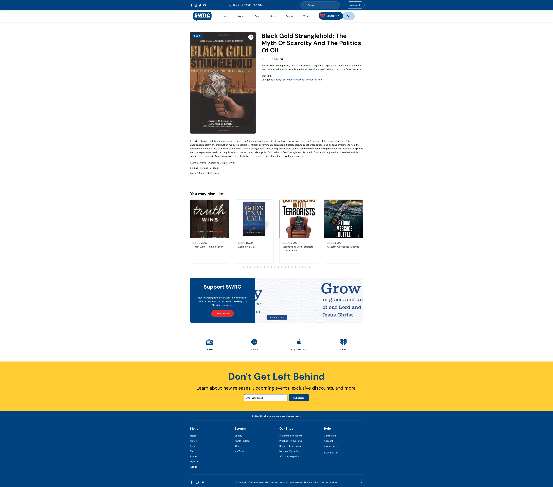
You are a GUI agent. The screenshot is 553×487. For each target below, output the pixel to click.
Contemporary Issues (292, 79)
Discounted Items (314, 79)
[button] (250, 37)
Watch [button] (241, 16)
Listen (225, 16)
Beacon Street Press (290, 446)
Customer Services (328, 482)
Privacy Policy (311, 482)
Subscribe (298, 397)
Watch (193, 440)
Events (193, 456)
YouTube (239, 451)
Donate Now (222, 313)
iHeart (238, 446)
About (193, 466)
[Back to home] (202, 16)
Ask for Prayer (331, 446)
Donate (194, 461)
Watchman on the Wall (291, 435)
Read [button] (257, 16)
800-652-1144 (332, 452)
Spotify (238, 435)
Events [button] (289, 16)
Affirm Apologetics (289, 456)
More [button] (306, 16)
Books (277, 79)
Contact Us (330, 435)
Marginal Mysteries (289, 451)
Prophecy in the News (290, 440)
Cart (348, 16)
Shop (273, 16)
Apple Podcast (242, 440)
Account (355, 4)
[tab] (243, 267)
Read (193, 446)
